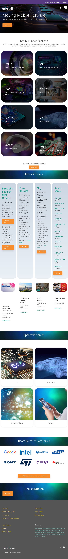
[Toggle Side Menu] (65, 7)
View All (23, 246)
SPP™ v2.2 (58, 198)
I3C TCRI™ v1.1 (59, 231)
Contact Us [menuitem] (57, 2)
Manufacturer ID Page (8, 511)
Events (4, 528)
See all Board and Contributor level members (34, 476)
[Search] (60, 8)
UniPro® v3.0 (58, 266)
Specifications (6, 525)
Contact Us (8, 493)
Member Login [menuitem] (49, 2)
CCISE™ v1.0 (58, 247)
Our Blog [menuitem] (64, 2)
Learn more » (6, 320)
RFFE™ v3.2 (58, 242)
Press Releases (24, 189)
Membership (38, 508)
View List (34, 167)
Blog (39, 188)
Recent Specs (58, 189)
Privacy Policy (6, 532)
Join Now (7, 25)
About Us (5, 508)
